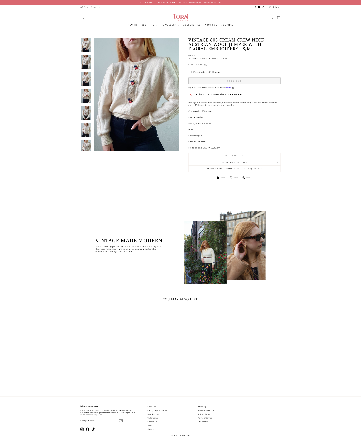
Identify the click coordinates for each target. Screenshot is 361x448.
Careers (151, 429)
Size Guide (152, 407)
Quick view (104, 369)
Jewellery (169, 25)
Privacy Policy (204, 414)
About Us (211, 25)
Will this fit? (234, 156)
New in (132, 25)
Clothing (148, 25)
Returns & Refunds (206, 410)
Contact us (95, 7)
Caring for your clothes (157, 410)
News (150, 425)
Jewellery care (153, 414)
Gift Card (84, 7)
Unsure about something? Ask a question (234, 169)
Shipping (203, 58)
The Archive (203, 422)
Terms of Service (205, 418)
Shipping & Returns (234, 162)
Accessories (192, 25)
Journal (227, 25)
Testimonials (153, 418)
